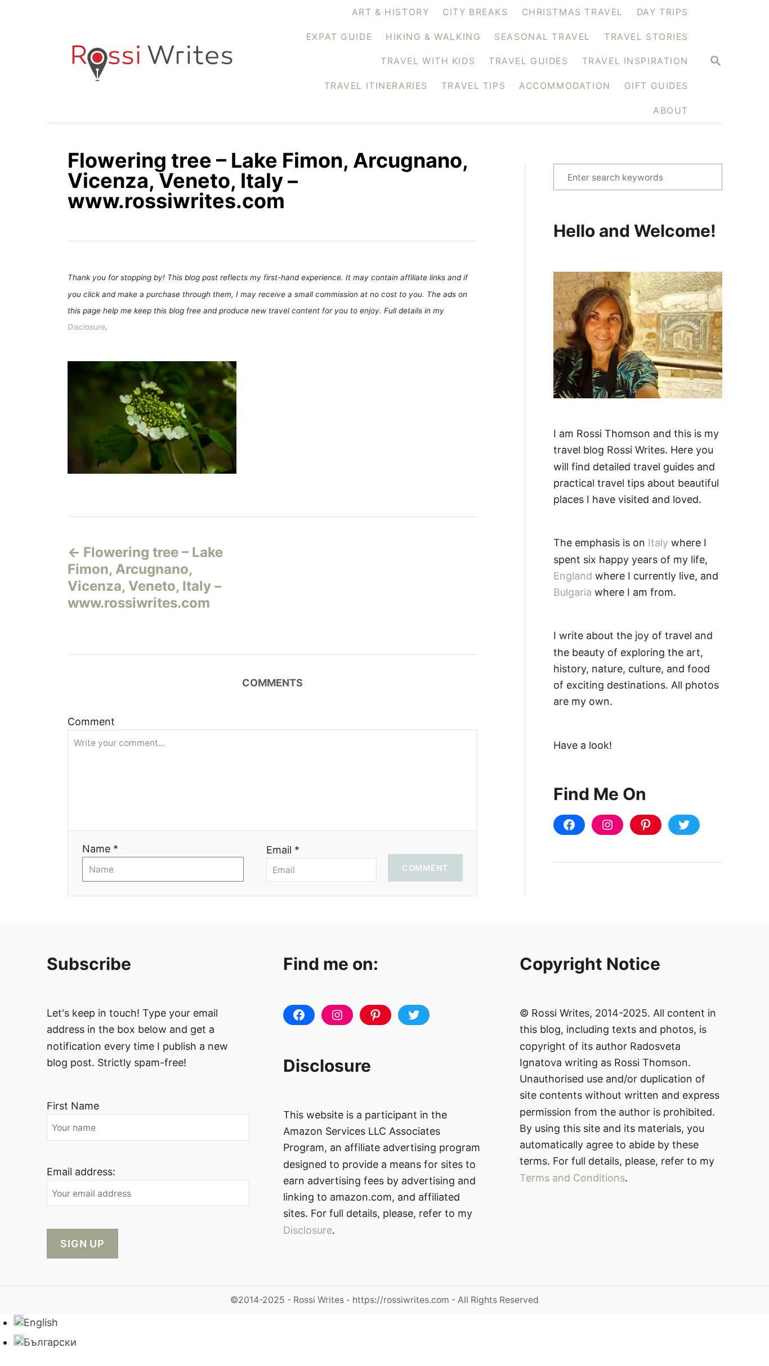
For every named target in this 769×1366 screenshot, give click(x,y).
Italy (658, 543)
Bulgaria (572, 592)
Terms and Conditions (572, 1178)
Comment (91, 721)
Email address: (81, 1172)
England (572, 576)
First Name (73, 1106)
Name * (100, 849)
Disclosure (86, 326)
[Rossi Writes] (159, 61)
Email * (282, 850)
